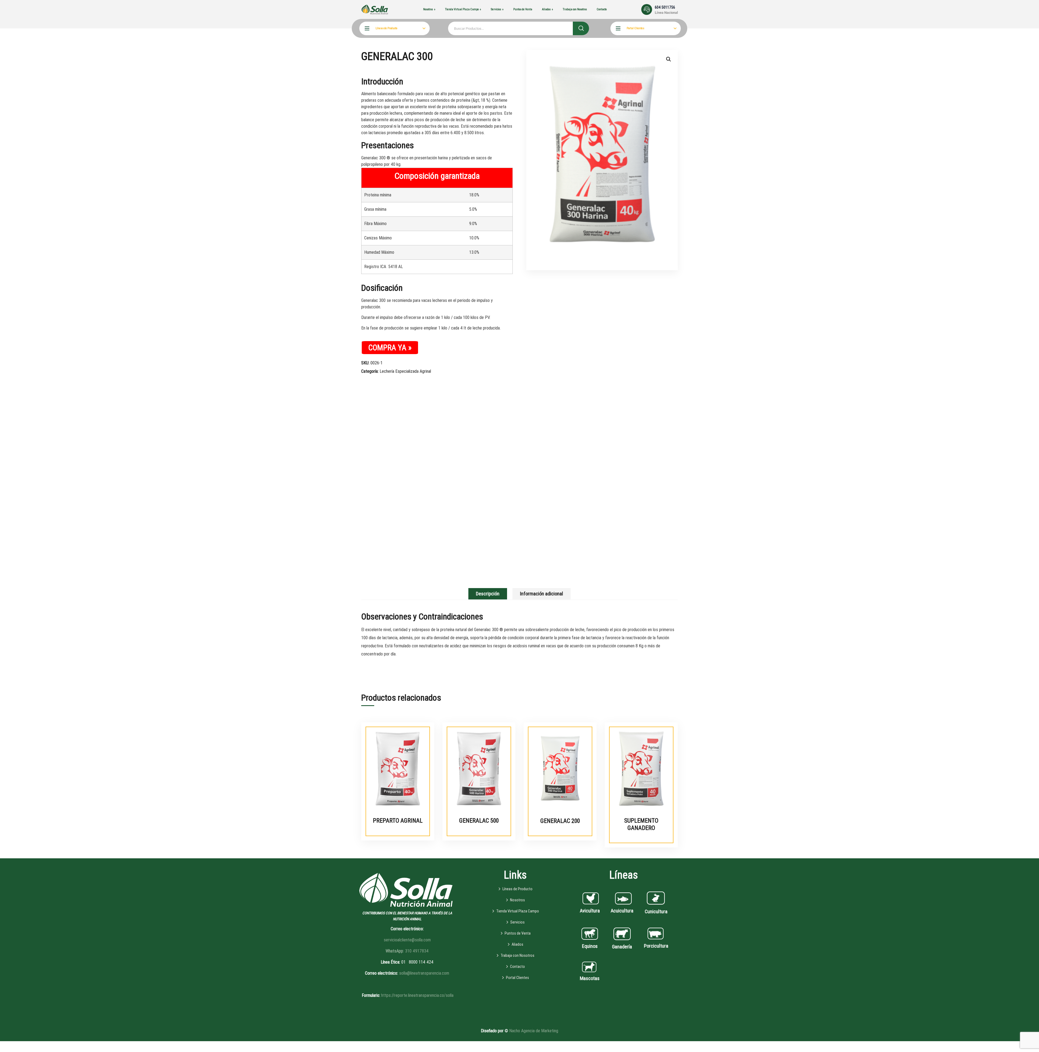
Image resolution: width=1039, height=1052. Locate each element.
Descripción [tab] (487, 593)
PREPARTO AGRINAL (398, 820)
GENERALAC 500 (479, 820)
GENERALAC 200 (560, 820)
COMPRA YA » (390, 347)
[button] (668, 59)
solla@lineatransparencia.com (424, 973)
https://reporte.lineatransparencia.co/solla (417, 995)
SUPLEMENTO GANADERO (641, 824)
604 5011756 (665, 7)
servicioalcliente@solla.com (407, 939)
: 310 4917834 (407, 951)
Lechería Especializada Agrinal (405, 371)
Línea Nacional (666, 13)
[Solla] (374, 9)
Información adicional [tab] (541, 593)
